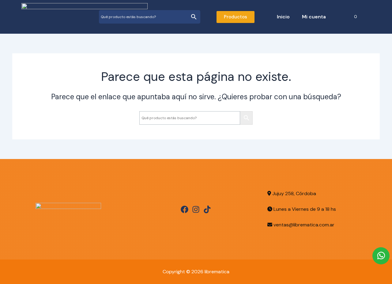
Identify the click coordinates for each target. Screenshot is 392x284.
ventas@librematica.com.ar (303, 225)
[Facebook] (184, 209)
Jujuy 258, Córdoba (293, 193)
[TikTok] (207, 209)
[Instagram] (196, 209)
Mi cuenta (314, 16)
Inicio (283, 16)
